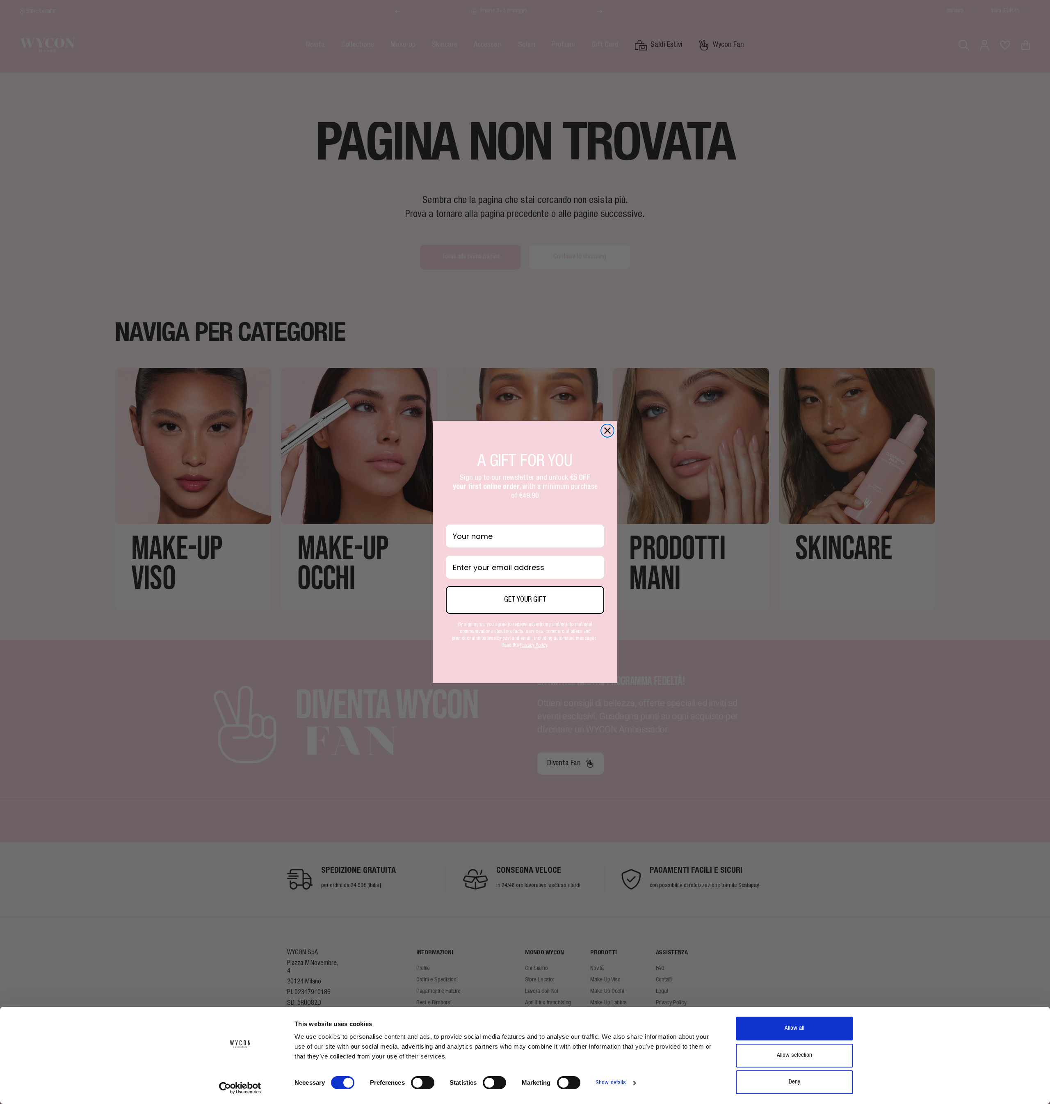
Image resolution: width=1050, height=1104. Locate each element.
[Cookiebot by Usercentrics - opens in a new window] (240, 1088)
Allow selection (794, 1055)
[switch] (422, 1082)
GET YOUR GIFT (525, 600)
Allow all (794, 1028)
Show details (611, 1083)
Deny (794, 1082)
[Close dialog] (607, 430)
